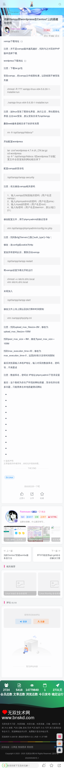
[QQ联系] (60, 750)
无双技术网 (30, 753)
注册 (42, 621)
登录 (25, 621)
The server (14, 12)
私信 (57, 30)
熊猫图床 (22, 746)
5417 (31, 517)
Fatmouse (15, 28)
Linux (23, 12)
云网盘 (14, 746)
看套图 (30, 746)
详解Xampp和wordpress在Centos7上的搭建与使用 (31, 21)
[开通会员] (60, 743)
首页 (6, 12)
